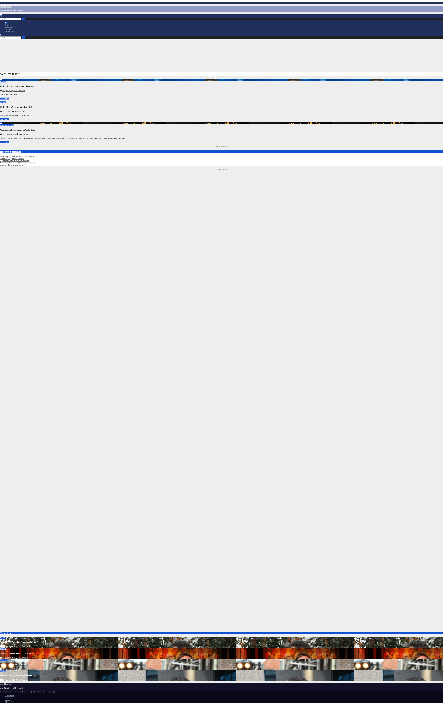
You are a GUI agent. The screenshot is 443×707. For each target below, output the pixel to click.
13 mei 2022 (7, 112)
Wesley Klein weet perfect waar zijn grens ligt (17, 86)
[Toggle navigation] (3, 15)
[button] (1, 17)
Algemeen (4, 125)
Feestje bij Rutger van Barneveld (12, 159)
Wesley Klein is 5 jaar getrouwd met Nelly (16, 107)
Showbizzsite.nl (6, 7)
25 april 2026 (7, 91)
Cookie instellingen (49, 692)
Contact (7, 25)
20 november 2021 (9, 134)
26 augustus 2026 (9, 680)
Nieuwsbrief (9, 27)
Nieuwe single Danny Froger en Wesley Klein (17, 130)
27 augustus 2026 (9, 647)
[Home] (1, 15)
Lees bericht (4, 98)
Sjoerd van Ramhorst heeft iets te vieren (14, 161)
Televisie (3, 649)
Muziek (3, 82)
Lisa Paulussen (19, 91)
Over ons (8, 29)
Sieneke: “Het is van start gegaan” (12, 165)
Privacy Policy (10, 31)
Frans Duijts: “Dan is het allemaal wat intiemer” (17, 157)
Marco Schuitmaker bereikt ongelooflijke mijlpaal (18, 163)
